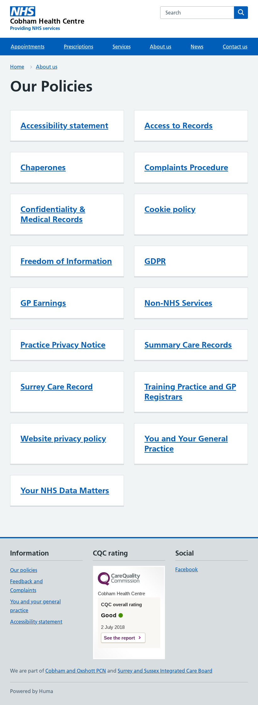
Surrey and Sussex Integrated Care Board (165, 671)
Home (17, 67)
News (197, 46)
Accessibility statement (64, 125)
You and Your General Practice (186, 444)
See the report (119, 638)
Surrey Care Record (56, 387)
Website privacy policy (63, 439)
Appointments (27, 46)
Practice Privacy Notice (62, 345)
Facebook (186, 569)
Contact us (235, 46)
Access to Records (178, 125)
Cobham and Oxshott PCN (75, 671)
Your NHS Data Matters (64, 490)
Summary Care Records (188, 345)
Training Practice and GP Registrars (190, 392)
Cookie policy (169, 209)
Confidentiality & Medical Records (52, 214)
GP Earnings (43, 303)
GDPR (155, 261)
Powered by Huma (31, 691)
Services (122, 46)
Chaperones (43, 167)
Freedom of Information (66, 261)
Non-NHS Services (178, 303)
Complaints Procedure (186, 167)
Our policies (23, 570)
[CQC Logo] (119, 579)
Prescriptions (78, 46)
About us (160, 46)
